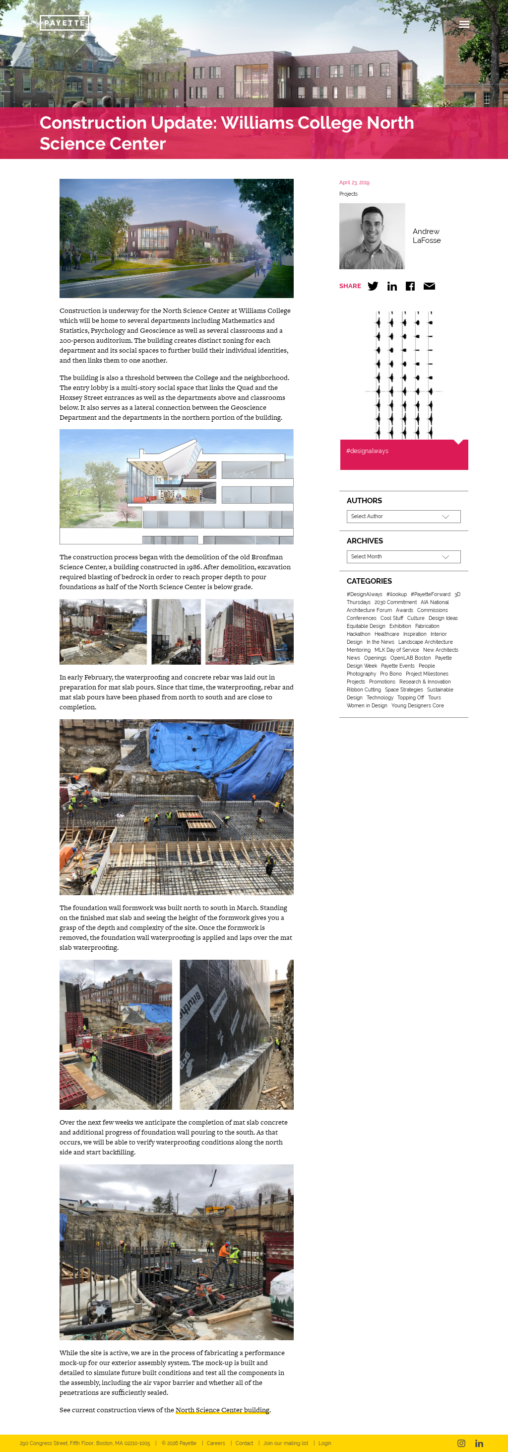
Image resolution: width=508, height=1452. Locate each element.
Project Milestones (427, 674)
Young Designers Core (417, 705)
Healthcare (387, 634)
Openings (375, 658)
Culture (416, 618)
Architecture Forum (369, 610)
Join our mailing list (285, 1443)
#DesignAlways (364, 594)
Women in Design (367, 705)
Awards (404, 610)
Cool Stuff (392, 618)
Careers (216, 1443)
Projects (348, 194)
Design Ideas (443, 618)
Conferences (362, 618)
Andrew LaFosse (427, 236)
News (353, 658)
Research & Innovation (425, 682)
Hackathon (359, 634)
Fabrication (427, 626)
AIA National (435, 602)
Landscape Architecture (425, 642)
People (427, 666)
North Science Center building (222, 1410)
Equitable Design (366, 626)
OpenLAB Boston (410, 658)
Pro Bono (391, 674)
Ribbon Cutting (364, 689)
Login (324, 1443)
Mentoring (359, 650)
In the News (380, 642)
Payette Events (398, 666)
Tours (434, 697)
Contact (244, 1443)
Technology (380, 697)
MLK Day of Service (397, 650)
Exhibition (400, 626)
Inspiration (415, 634)
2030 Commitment (396, 602)
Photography (361, 674)
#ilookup (396, 594)
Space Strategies (404, 689)
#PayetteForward (430, 594)
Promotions (382, 682)
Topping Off (410, 697)
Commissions (432, 610)
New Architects (440, 650)
